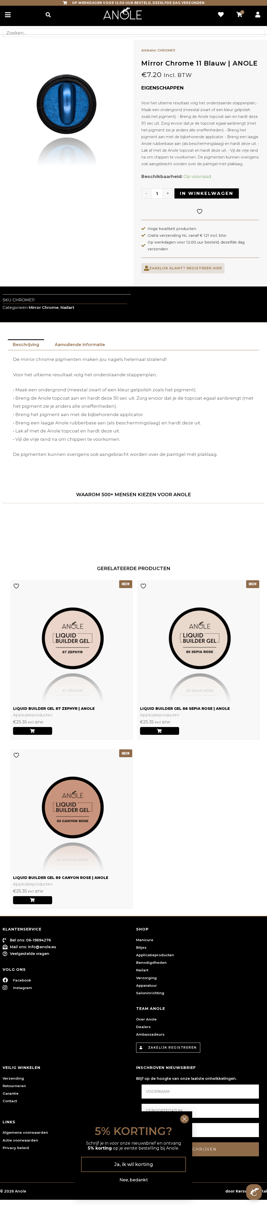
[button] (48, 14)
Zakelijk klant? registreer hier (185, 268)
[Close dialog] (184, 1119)
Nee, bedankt (133, 1179)
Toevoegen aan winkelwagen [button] (32, 731)
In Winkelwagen (206, 193)
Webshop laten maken (201, 1191)
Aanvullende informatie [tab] (80, 344)
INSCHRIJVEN (200, 1149)
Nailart (67, 307)
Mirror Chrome (44, 307)
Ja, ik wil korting (133, 1164)
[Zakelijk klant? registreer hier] (146, 268)
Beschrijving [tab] (26, 344)
